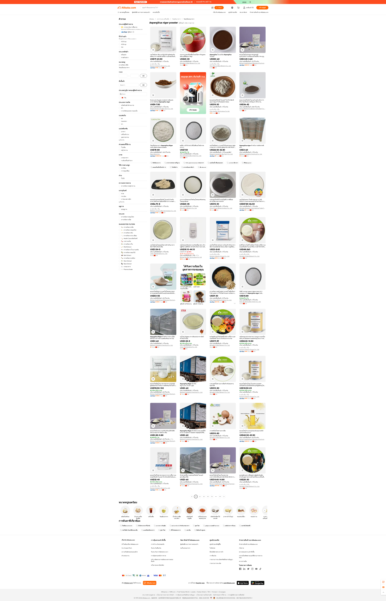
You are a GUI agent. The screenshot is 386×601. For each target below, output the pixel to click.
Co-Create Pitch (127, 548)
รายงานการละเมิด (215, 563)
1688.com (172, 592)
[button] (212, 7)
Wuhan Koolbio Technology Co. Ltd (191, 257)
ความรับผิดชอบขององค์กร (130, 552)
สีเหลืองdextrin (157, 163)
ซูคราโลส (162, 530)
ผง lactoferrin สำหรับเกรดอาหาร (180, 525)
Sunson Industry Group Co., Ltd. (160, 66)
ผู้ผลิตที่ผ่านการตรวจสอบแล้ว (189, 544)
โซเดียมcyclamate (127, 525)
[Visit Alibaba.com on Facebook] (240, 569)
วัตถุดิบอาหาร (176, 19)
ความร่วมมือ (243, 561)
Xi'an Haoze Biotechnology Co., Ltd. (221, 300)
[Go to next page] (224, 496)
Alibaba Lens (128, 583)
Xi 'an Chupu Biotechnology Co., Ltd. (221, 208)
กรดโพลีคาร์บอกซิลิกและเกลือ (130, 530)
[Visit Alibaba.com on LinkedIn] (244, 569)
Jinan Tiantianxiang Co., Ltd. (158, 253)
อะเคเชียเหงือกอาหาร (149, 530)
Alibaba (151, 19)
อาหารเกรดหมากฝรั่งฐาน (173, 163)
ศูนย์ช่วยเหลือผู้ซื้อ (215, 544)
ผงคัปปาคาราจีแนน (230, 525)
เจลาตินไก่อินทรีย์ (245, 525)
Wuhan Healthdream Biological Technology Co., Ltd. (252, 63)
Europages (222, 592)
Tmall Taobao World (183, 592)
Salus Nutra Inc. (155, 154)
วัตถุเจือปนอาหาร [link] (189, 19)
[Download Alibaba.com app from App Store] (243, 583)
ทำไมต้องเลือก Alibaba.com (130, 544)
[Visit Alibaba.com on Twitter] (248, 569)
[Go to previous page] (192, 496)
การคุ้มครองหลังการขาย (158, 555)
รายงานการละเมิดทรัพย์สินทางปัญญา (221, 559)
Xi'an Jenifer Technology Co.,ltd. (220, 111)
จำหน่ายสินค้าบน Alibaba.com (248, 544)
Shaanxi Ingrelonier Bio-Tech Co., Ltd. (221, 154)
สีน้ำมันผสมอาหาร (176, 530)
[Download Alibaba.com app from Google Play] (257, 583)
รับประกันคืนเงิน (156, 548)
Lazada (193, 592)
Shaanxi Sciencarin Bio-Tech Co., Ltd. (161, 108)
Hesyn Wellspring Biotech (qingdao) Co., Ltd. (252, 108)
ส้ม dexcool (203, 167)
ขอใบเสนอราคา (185, 548)
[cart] (238, 8)
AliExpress (164, 592)
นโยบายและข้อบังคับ (157, 565)
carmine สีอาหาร (233, 163)
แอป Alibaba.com (229, 583)
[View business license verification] (211, 598)
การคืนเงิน (213, 555)
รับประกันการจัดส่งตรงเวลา (159, 552)
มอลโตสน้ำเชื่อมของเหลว (216, 163)
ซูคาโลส (197, 525)
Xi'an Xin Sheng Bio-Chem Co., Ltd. (190, 156)
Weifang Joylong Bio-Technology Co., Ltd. (163, 211)
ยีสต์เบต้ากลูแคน (200, 530)
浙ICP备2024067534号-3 (244, 598)
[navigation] (133, 258)
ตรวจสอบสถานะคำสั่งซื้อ (246, 552)
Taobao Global (201, 592)
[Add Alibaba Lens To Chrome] (149, 583)
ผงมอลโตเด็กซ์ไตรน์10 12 (159, 167)
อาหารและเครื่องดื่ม (163, 19)
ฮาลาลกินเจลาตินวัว (188, 167)
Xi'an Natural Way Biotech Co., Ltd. (220, 66)
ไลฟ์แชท (212, 548)
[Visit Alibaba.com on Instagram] (252, 569)
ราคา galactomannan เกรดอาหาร (194, 163)
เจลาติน (188, 530)
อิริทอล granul (247, 163)
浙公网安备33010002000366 (225, 598)
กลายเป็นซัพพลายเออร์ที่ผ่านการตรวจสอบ (250, 556)
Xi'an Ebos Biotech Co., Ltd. (188, 208)
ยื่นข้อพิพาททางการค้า (216, 552)
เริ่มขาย (241, 548)
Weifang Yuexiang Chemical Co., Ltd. (250, 154)
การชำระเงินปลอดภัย (157, 544)
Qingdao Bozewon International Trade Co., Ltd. (252, 208)
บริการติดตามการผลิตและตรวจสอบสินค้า (162, 560)
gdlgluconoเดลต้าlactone (212, 525)
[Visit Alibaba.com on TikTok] (260, 569)
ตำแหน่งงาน (125, 555)
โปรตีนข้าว (175, 167)
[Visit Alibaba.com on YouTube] (256, 569)
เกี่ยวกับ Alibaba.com (128, 540)
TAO (208, 592)
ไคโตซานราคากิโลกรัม (144, 525)
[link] (383, 582)
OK (143, 76)
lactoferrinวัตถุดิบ (161, 525)
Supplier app (200, 583)
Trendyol (214, 592)
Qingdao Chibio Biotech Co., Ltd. (190, 63)
